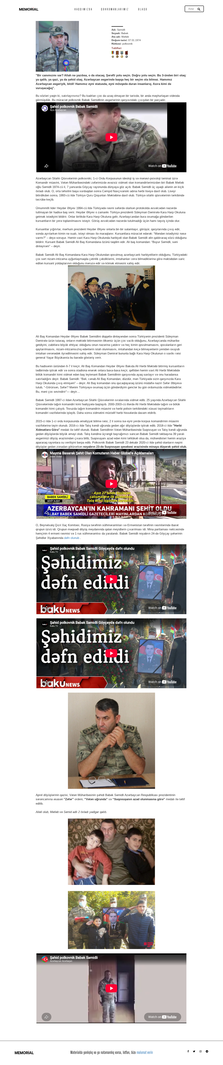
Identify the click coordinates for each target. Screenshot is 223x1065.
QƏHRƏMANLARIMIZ (115, 9)
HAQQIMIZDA (84, 9)
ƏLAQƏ (143, 9)
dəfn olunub (71, 538)
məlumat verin (145, 1052)
